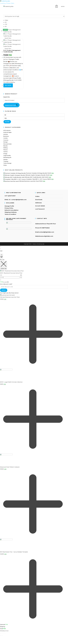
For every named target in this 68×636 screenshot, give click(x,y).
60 (6, 22)
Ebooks (5, 146)
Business (6, 136)
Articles (5, 134)
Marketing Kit (7, 157)
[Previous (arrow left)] (0, 635)
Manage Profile (9, 206)
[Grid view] (3, 13)
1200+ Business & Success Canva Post (11, 273)
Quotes (5, 159)
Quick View (7, 38)
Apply (4, 290)
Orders (37, 196)
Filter (7, 121)
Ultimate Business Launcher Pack (10, 297)
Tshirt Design (7, 163)
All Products (7, 130)
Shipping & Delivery (11, 212)
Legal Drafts (7, 155)
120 (6, 24)
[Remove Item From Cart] (0, 280)
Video (5, 165)
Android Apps (7, 132)
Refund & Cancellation (11, 210)
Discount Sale (7, 144)
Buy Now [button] (8, 85)
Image (5, 153)
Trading (5, 161)
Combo (5, 138)
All (5, 26)
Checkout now (4, 631)
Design (5, 142)
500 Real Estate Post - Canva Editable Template (14, 552)
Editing (5, 147)
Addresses (38, 202)
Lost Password (39, 209)
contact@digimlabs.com (46, 232)
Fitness (5, 149)
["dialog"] (34, 445)
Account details (40, 206)
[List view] (4, 13)
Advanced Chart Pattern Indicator (10, 467)
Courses (5, 140)
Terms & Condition (10, 214)
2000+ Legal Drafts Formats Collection (11, 382)
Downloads (38, 199)
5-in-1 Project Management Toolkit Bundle (12, 51)
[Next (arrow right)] (2, 635)
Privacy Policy (9, 208)
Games (5, 151)
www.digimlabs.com (47, 236)
